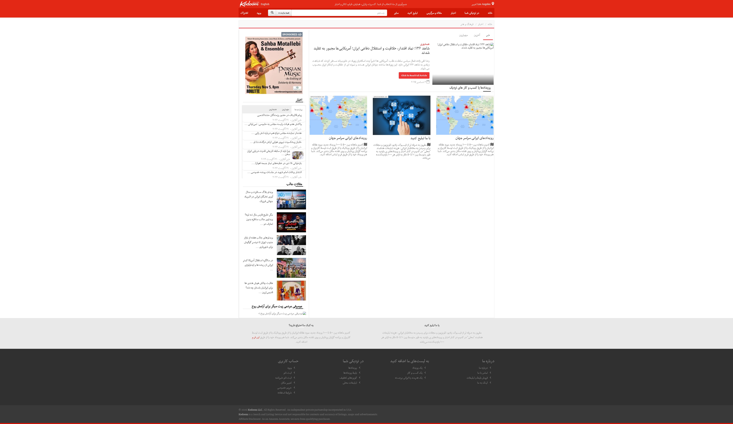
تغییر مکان (286, 382)
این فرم (255, 337)
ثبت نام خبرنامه (283, 377)
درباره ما (483, 367)
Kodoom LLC (255, 409)
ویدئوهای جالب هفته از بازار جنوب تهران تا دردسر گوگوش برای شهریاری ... (258, 242)
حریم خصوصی (284, 387)
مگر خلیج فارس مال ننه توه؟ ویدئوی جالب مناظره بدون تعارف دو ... (259, 219)
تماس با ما (482, 372)
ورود (259, 12)
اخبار (453, 12)
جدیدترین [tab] (273, 109)
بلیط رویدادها (350, 372)
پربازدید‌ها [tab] (298, 109)
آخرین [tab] (477, 35)
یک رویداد (417, 367)
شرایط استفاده (285, 392)
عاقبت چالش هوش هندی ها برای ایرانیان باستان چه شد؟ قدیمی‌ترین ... (259, 287)
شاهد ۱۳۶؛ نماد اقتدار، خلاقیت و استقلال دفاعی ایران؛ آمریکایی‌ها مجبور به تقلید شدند (371, 50)
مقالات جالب (294, 184)
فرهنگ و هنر (466, 24)
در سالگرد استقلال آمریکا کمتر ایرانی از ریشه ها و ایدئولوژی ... (258, 265)
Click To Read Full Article (414, 75)
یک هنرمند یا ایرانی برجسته (408, 377)
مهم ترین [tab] (285, 109)
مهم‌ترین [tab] (463, 35)
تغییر (481, 4)
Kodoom (243, 414)
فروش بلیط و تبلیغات (477, 377)
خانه (490, 12)
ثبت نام (288, 372)
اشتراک (244, 12)
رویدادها (352, 367)
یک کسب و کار (414, 372)
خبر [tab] (488, 35)
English (265, 4)
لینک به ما (482, 382)
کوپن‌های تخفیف (348, 377)
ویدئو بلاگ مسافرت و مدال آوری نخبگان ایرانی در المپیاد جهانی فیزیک (258, 196)
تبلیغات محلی (350, 382)
